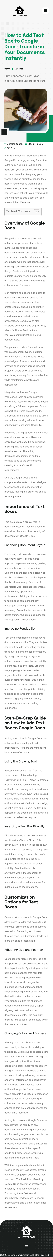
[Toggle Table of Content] (35, 211)
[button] (45, 10)
